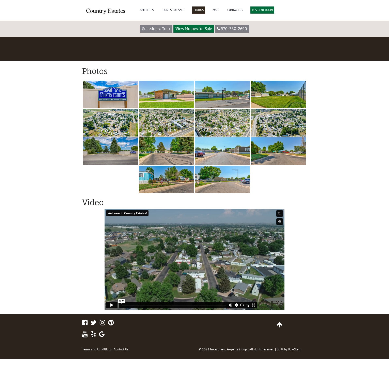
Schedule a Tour (156, 28)
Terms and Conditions (97, 349)
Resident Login (262, 10)
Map (215, 10)
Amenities (147, 10)
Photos (198, 10)
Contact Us (235, 10)
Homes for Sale (173, 10)
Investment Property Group (228, 349)
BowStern (294, 349)
